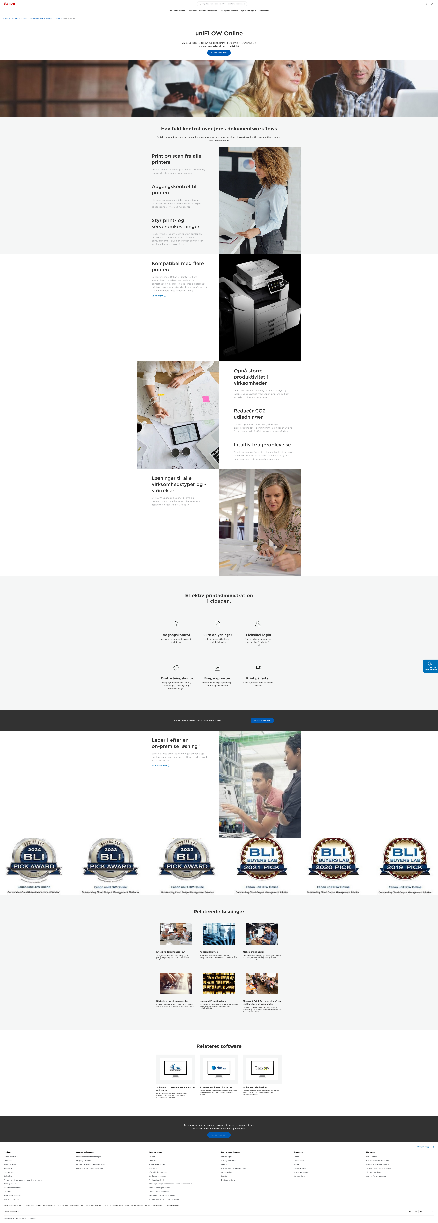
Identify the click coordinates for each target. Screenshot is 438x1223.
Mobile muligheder (253, 952)
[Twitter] (427, 1211)
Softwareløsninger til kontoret (216, 1087)
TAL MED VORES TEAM (262, 720)
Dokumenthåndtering (255, 1087)
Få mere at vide (159, 766)
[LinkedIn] (421, 1211)
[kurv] (432, 4)
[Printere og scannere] (218, 10)
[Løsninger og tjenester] (239, 10)
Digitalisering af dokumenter (172, 1001)
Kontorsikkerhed (209, 952)
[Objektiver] (197, 10)
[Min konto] (426, 4)
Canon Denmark (11, 1212)
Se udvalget (157, 296)
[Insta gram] (416, 1211)
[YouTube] (432, 1211)
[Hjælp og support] (257, 10)
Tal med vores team (219, 52)
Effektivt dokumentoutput (170, 952)
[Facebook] (410, 1211)
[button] (430, 666)
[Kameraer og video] (186, 10)
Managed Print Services (213, 1001)
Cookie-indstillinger (172, 1205)
